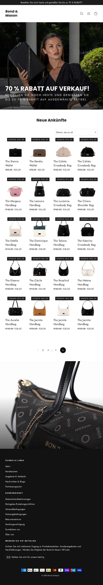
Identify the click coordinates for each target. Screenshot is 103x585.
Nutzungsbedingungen (16, 514)
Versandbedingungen (15, 509)
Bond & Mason (11, 13)
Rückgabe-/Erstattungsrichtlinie (20, 504)
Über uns (9, 534)
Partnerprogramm (13, 486)
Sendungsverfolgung (15, 524)
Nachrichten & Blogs (15, 481)
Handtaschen (11, 471)
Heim (7, 466)
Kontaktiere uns (12, 529)
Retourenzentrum (13, 519)
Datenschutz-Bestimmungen (18, 499)
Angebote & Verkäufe (15, 476)
